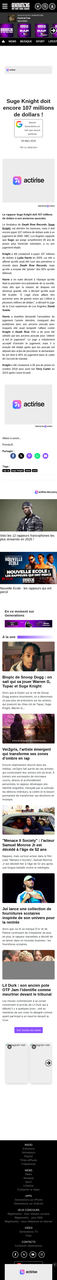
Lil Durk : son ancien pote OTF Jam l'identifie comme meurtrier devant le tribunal (27, 989)
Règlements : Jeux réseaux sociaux (29, 1213)
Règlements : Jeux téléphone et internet (28, 1221)
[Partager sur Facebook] (12, 457)
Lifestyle (28, 1185)
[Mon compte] (52, 6)
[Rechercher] (45, 6)
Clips (28, 1235)
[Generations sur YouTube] (33, 1254)
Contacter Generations (28, 1245)
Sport (40, 41)
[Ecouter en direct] (38, 6)
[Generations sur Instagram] (42, 1254)
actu (35, 470)
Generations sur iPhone (28, 1199)
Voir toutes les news (28, 1030)
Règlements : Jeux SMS (29, 1217)
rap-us (6, 470)
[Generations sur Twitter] (24, 1254)
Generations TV (28, 1231)
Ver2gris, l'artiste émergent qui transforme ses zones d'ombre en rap (26, 753)
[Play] (4, 28)
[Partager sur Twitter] (20, 457)
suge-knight (17, 470)
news (27, 470)
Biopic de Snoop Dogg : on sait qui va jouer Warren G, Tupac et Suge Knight (27, 681)
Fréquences (28, 1164)
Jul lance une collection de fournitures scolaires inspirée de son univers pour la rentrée (28, 915)
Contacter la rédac (28, 1189)
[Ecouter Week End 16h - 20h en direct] (28, 623)
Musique (26, 41)
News (12, 41)
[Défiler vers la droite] (48, 1063)
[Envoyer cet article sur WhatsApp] (36, 457)
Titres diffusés (28, 1160)
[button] (17, 1063)
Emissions (29, 1148)
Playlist (28, 1156)
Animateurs (28, 1152)
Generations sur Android (28, 1203)
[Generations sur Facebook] (15, 1254)
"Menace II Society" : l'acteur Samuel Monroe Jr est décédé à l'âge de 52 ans (28, 845)
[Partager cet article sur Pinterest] (28, 457)
